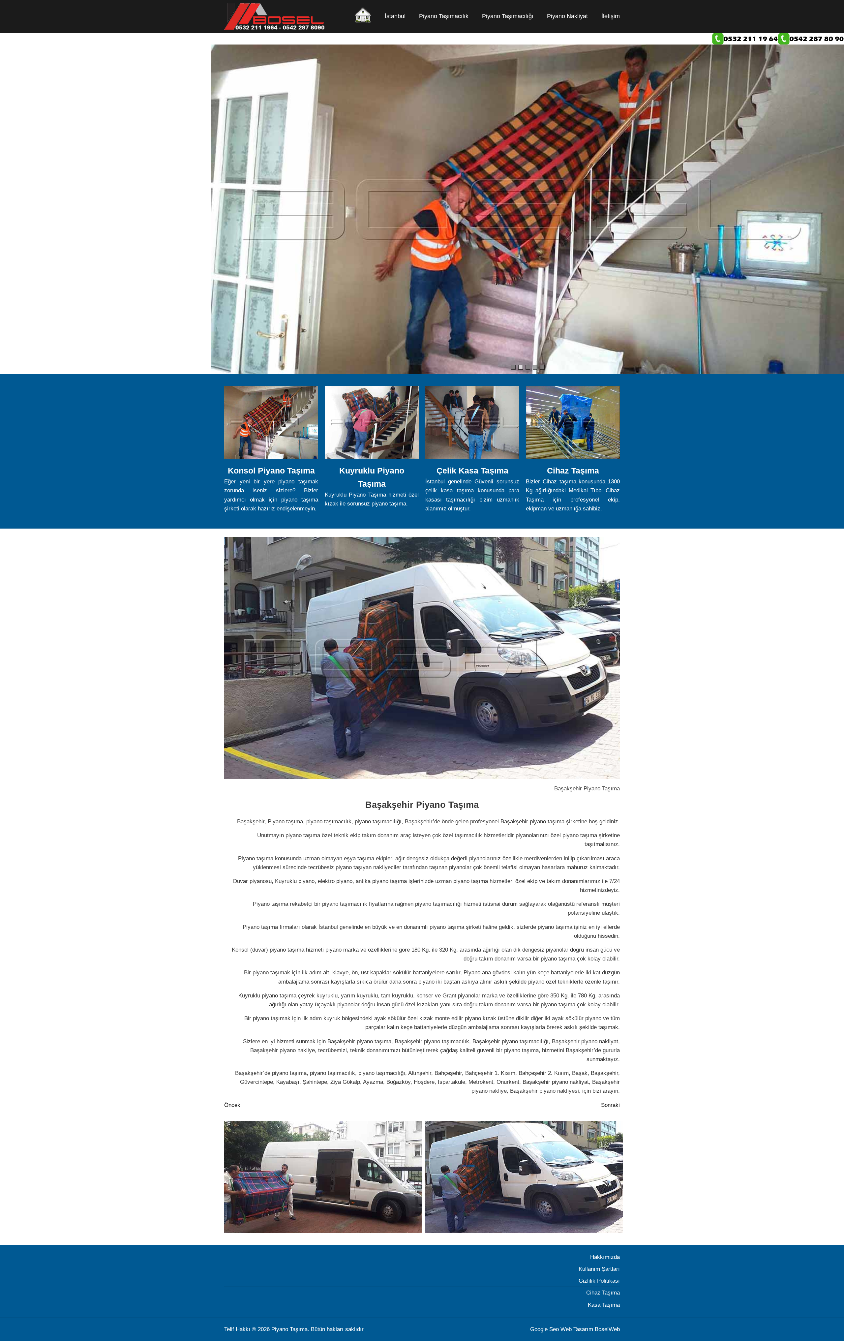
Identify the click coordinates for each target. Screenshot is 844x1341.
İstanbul (395, 16)
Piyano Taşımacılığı (507, 16)
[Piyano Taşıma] (363, 15)
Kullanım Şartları (599, 1269)
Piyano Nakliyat (567, 16)
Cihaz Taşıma (603, 1293)
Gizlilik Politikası (599, 1281)
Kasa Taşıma (604, 1305)
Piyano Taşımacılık (443, 16)
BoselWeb (607, 1329)
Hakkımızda (605, 1257)
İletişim (610, 16)
